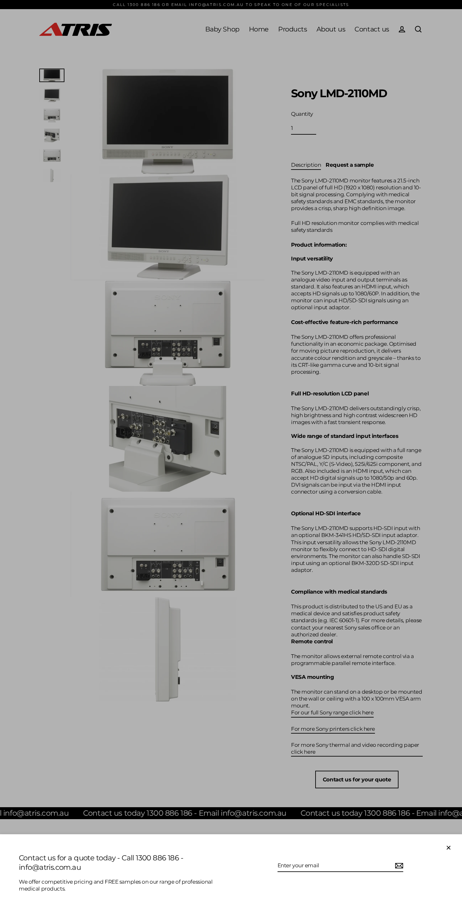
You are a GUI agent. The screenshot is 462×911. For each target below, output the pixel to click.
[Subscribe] (398, 865)
